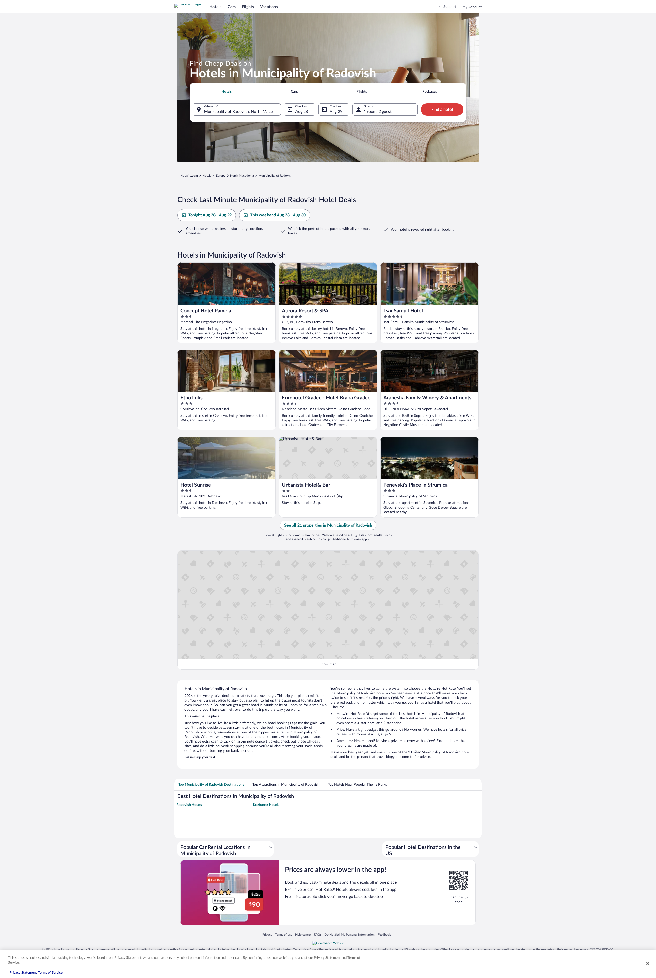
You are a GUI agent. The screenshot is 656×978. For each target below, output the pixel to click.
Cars (232, 7)
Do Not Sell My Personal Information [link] (349, 934)
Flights (248, 7)
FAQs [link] (317, 934)
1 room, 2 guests (378, 112)
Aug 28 (301, 112)
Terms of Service (50, 972)
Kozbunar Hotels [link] (266, 805)
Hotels (215, 7)
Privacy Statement (23, 972)
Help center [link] (303, 934)
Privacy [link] (267, 934)
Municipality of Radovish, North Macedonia (242, 112)
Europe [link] (220, 175)
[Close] (647, 963)
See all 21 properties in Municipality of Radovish (328, 525)
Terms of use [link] (283, 934)
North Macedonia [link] (242, 175)
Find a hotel (442, 109)
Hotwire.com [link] (189, 175)
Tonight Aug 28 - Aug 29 (210, 215)
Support (449, 7)
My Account (472, 7)
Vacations (269, 7)
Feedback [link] (384, 934)
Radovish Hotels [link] (189, 805)
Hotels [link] (206, 175)
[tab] (226, 91)
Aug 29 (336, 112)
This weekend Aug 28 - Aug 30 (278, 215)
